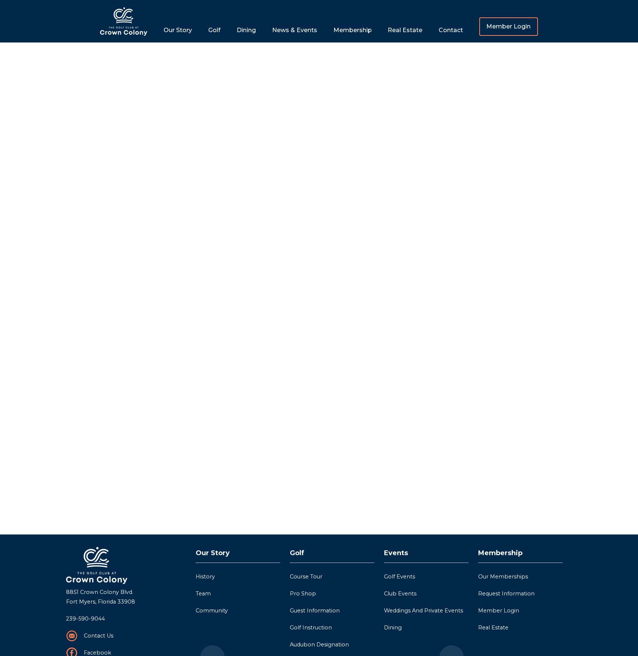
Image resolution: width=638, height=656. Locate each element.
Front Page (123, 21)
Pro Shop (303, 593)
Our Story (213, 553)
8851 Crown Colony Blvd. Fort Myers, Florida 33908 (100, 597)
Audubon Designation (319, 644)
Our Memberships (503, 576)
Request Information (506, 593)
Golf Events (399, 576)
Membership (500, 553)
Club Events (400, 593)
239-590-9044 (85, 618)
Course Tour (306, 576)
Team (203, 593)
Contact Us (98, 635)
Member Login (508, 26)
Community (212, 610)
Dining (246, 30)
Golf (297, 553)
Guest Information (315, 610)
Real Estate (405, 30)
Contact (451, 30)
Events (396, 553)
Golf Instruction (311, 627)
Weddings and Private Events (423, 610)
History (205, 576)
